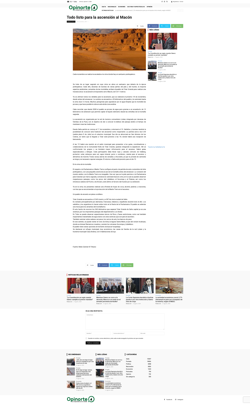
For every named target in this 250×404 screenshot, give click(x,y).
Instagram (180, 399)
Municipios (71, 21)
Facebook (169, 399)
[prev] (179, 10)
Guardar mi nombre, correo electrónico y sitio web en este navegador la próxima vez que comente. (115, 338)
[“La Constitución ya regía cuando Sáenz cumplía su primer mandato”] (162, 41)
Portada (150, 51)
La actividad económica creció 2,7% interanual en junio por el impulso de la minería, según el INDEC (169, 299)
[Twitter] (167, 1)
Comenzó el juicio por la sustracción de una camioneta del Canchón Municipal (137, 10)
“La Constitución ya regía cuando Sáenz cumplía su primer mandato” (162, 54)
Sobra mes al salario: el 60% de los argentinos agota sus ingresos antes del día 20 (84, 385)
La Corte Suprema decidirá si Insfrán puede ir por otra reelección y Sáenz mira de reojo (167, 77)
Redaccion (150, 57)
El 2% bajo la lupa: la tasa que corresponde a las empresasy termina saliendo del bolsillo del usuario (84, 373)
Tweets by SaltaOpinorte (156, 147)
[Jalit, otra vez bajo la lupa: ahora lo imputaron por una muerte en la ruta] (71, 361)
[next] (182, 10)
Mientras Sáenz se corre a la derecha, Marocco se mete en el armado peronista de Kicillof (167, 65)
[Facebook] (162, 1)
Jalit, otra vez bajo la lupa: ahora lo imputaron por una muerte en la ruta (85, 361)
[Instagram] (164, 1)
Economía (158, 295)
